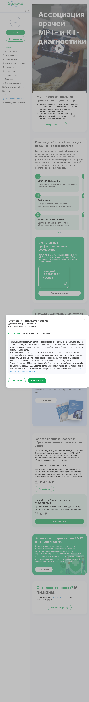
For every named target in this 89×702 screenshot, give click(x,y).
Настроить (17, 381)
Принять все (37, 380)
